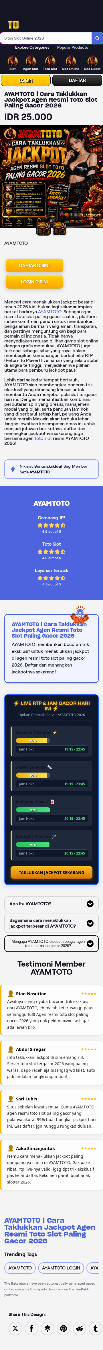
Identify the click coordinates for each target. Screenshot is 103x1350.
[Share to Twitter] (15, 1328)
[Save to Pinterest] (63, 1328)
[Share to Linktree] (47, 1328)
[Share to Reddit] (79, 1328)
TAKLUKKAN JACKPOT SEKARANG (51, 872)
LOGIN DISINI (34, 281)
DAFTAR (77, 80)
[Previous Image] (4, 177)
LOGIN (26, 80)
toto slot (43, 438)
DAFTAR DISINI (34, 265)
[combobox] (46, 38)
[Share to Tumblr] (95, 1328)
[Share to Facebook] (31, 1328)
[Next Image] (98, 177)
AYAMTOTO (49, 311)
